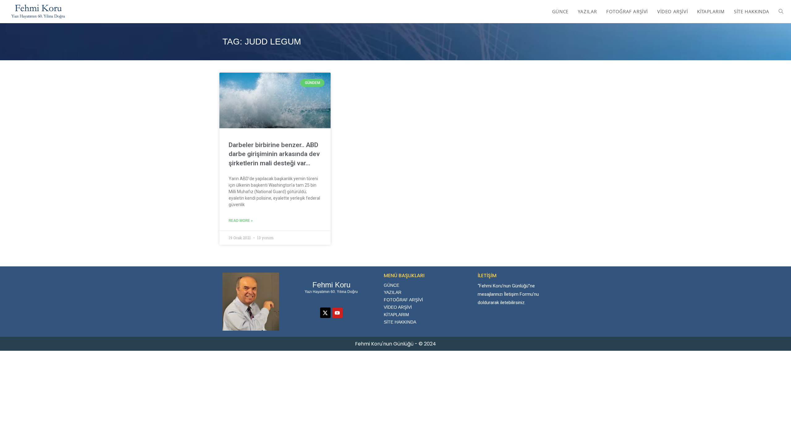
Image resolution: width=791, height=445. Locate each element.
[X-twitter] (325, 312)
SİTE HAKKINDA (400, 322)
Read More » (241, 220)
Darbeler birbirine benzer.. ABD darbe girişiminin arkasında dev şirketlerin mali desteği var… (274, 154)
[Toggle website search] (781, 11)
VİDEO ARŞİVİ (398, 307)
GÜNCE (391, 285)
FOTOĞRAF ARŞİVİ (403, 299)
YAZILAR (392, 292)
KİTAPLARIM (396, 314)
